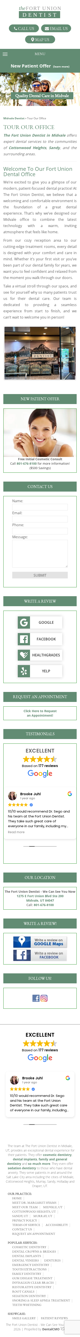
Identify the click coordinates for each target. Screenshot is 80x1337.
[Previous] (13, 353)
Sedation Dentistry (29, 1296)
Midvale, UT (52, 1207)
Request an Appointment (33, 1234)
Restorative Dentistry (31, 1287)
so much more (39, 1164)
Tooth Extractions (29, 1269)
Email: (17, 512)
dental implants (25, 1159)
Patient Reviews (54, 1318)
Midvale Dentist (13, 118)
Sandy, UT (20, 1216)
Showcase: (17, 1314)
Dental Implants (26, 1256)
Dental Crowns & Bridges (34, 1251)
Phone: (18, 524)
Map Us (41, 39)
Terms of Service (26, 1225)
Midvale (58, 135)
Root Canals (23, 1291)
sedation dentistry (22, 1168)
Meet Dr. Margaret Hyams (34, 1203)
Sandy (54, 147)
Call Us (25, 28)
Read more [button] (16, 832)
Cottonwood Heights (27, 147)
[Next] (67, 353)
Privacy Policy (24, 1220)
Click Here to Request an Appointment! (40, 713)
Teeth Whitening (26, 1305)
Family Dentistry (26, 1274)
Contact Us (22, 1229)
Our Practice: (20, 1194)
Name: (17, 500)
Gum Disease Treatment (32, 1278)
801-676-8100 (27, 463)
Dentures (52, 1260)
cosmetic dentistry (57, 1155)
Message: (20, 536)
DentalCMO (51, 1329)
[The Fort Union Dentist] (40, 12)
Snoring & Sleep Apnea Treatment (41, 1300)
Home (17, 1198)
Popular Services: (22, 1243)
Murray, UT (42, 1216)
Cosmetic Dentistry (29, 1247)
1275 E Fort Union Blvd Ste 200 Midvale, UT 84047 (40, 898)
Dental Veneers (25, 1260)
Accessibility (57, 1225)
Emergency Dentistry (30, 1265)
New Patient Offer (40, 66)
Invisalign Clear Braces (33, 1283)
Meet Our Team (25, 1207)
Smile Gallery (24, 1318)
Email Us (58, 28)
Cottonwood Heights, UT (34, 1211)
